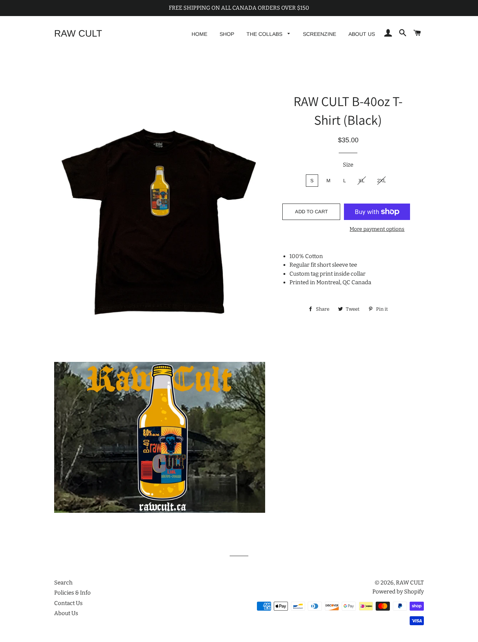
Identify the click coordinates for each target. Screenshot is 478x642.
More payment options (377, 229)
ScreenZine (319, 34)
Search (63, 582)
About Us (361, 34)
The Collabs (265, 34)
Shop (227, 34)
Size (348, 164)
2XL (381, 180)
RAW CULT (78, 33)
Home (199, 34)
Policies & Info (72, 592)
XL (361, 180)
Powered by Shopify (398, 591)
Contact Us (68, 603)
